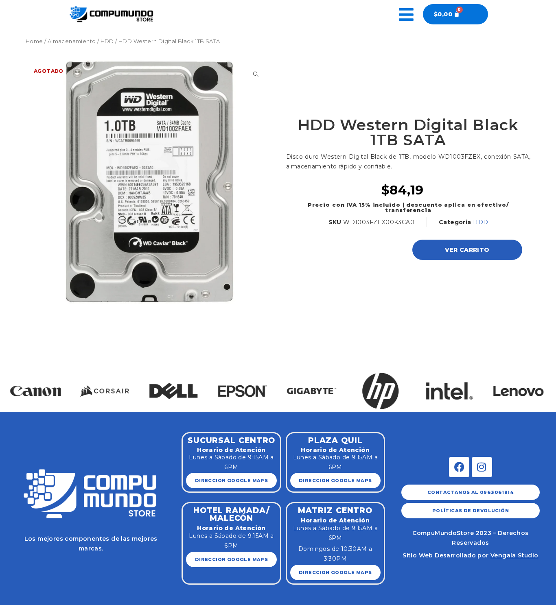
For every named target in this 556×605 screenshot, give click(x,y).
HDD (107, 41)
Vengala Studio (514, 555)
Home (34, 41)
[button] (15, 382)
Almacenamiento (72, 41)
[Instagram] (482, 467)
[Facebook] (459, 467)
